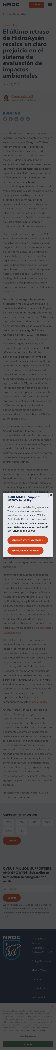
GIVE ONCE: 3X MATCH (25, 550)
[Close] (50, 495)
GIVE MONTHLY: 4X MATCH (27, 540)
